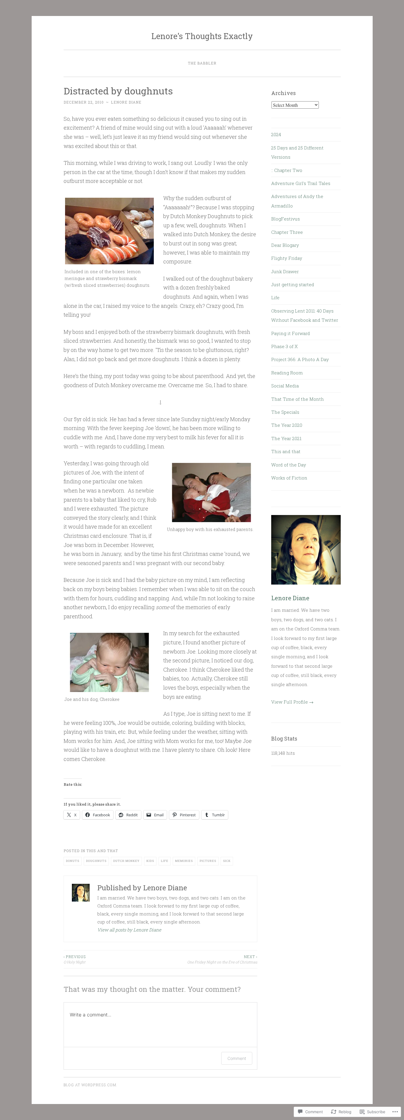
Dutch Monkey (126, 861)
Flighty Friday (286, 258)
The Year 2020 (286, 425)
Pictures (208, 861)
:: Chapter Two (286, 170)
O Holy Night (75, 959)
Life (164, 861)
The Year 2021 (286, 438)
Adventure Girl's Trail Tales (300, 183)
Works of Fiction (289, 478)
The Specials (285, 412)
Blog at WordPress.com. (90, 1084)
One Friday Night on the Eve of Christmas (222, 959)
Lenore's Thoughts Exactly (202, 36)
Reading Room (287, 373)
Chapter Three (287, 232)
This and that (102, 850)
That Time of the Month (297, 399)
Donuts (72, 861)
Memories (184, 861)
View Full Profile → (292, 702)
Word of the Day (288, 465)
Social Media (285, 386)
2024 (276, 134)
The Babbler (202, 63)
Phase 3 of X (284, 346)
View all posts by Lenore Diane (129, 930)
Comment (236, 1058)
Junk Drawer (285, 271)
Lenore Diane (126, 102)
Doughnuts (96, 861)
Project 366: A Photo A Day (300, 359)
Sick (227, 861)
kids (150, 861)
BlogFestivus (285, 219)
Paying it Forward (290, 333)
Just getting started (292, 284)
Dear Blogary (285, 245)
